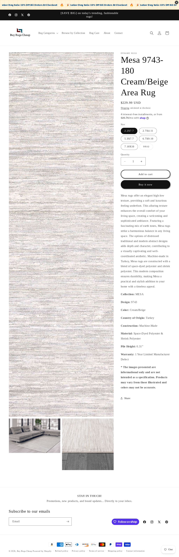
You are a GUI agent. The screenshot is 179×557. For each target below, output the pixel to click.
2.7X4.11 (148, 131)
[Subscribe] (67, 521)
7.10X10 (129, 146)
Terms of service (96, 551)
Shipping (125, 108)
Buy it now (145, 184)
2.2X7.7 (129, 131)
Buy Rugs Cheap (24, 551)
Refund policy (61, 551)
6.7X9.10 (148, 138)
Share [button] (127, 398)
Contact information (135, 551)
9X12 (148, 147)
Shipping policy (115, 551)
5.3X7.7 (129, 138)
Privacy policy (78, 551)
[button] (48, 33)
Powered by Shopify (42, 551)
